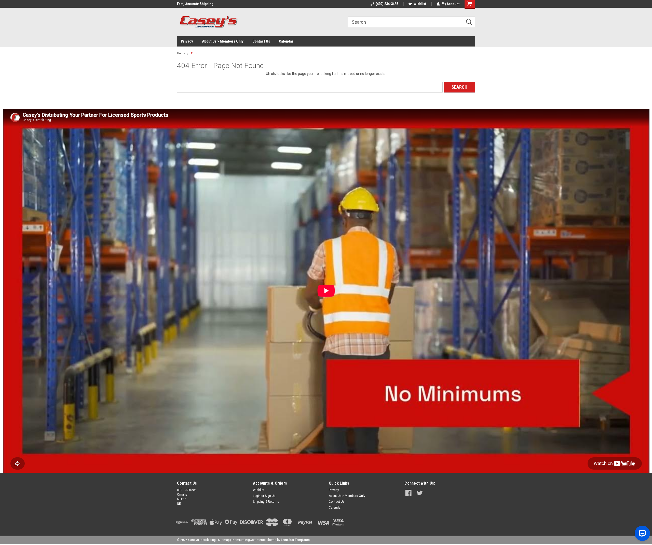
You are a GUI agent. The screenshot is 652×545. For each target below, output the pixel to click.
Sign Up (270, 496)
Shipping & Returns (266, 501)
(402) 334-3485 (387, 4)
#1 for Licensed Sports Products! (202, 4)
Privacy (187, 41)
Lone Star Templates (295, 540)
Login (257, 496)
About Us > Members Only (222, 41)
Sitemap (223, 540)
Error (194, 53)
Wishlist (420, 4)
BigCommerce (255, 540)
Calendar (286, 41)
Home (181, 53)
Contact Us (261, 41)
